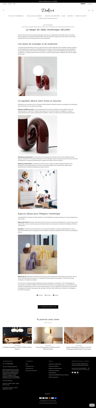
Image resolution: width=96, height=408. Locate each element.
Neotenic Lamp (45, 26)
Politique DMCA (52, 372)
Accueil (45, 25)
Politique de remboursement (55, 368)
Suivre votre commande (31, 370)
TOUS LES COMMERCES (16, 16)
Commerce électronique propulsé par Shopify (48, 402)
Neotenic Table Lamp (53, 26)
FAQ (14, 3)
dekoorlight (31, 26)
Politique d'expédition (54, 366)
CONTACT (70, 16)
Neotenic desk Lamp (38, 26)
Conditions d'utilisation (54, 370)
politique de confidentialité (55, 364)
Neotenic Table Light (62, 26)
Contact (10, 3)
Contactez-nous (29, 368)
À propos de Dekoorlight (48, 18)
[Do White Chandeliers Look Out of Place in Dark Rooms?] (17, 335)
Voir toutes (48, 322)
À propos (5, 3)
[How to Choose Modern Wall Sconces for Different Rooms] (48, 335)
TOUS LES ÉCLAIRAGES (34, 16)
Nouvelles (50, 25)
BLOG (63, 16)
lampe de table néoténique (34, 283)
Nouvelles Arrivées (52, 16)
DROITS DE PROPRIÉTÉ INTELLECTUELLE (59, 375)
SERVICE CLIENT (81, 16)
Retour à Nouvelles (49, 306)
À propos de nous (30, 366)
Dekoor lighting (25, 26)
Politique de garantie (53, 377)
